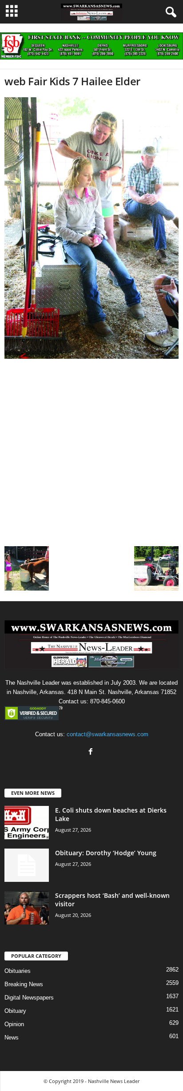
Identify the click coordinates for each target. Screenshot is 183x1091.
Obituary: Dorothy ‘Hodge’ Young (105, 853)
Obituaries (17, 971)
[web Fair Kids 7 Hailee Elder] (91, 227)
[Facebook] (92, 752)
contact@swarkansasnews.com (107, 734)
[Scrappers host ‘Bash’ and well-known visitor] (26, 907)
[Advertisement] (91, 450)
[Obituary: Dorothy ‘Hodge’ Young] (26, 865)
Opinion (14, 1024)
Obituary (15, 1011)
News (11, 1037)
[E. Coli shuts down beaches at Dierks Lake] (26, 822)
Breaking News (23, 984)
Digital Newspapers (29, 997)
